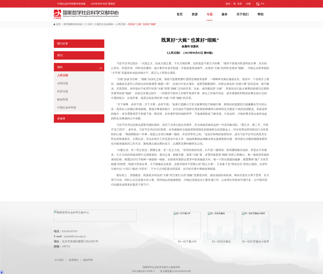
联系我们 (73, 260)
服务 (225, 14)
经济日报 (62, 91)
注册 (248, 4)
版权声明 (88, 260)
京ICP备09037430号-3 (143, 271)
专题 (210, 14)
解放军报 (62, 99)
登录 (239, 4)
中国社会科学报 (66, 107)
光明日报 (62, 83)
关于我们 (243, 14)
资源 (195, 14)
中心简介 (59, 260)
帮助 (261, 14)
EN (262, 4)
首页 (180, 14)
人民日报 (121, 24)
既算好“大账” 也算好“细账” (142, 24)
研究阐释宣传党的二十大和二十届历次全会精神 (88, 24)
